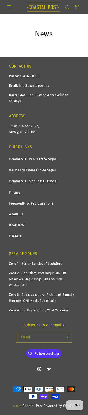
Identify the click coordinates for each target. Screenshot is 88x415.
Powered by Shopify (59, 406)
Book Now (17, 225)
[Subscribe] (67, 337)
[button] (9, 7)
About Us (16, 214)
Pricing (14, 192)
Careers (15, 236)
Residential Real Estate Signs (32, 170)
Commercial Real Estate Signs (33, 159)
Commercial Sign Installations (32, 181)
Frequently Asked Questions (31, 203)
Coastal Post (33, 406)
